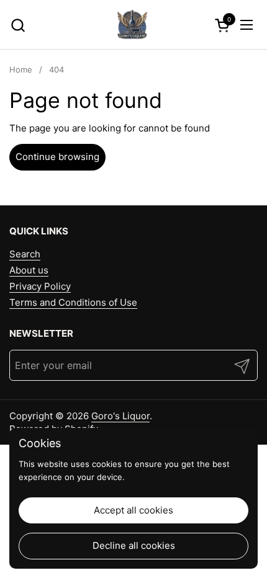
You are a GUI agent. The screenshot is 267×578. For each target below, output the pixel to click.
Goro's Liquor (120, 416)
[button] (17, 25)
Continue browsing (57, 156)
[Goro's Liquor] (132, 24)
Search (24, 254)
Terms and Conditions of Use (73, 302)
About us (28, 270)
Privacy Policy (40, 286)
